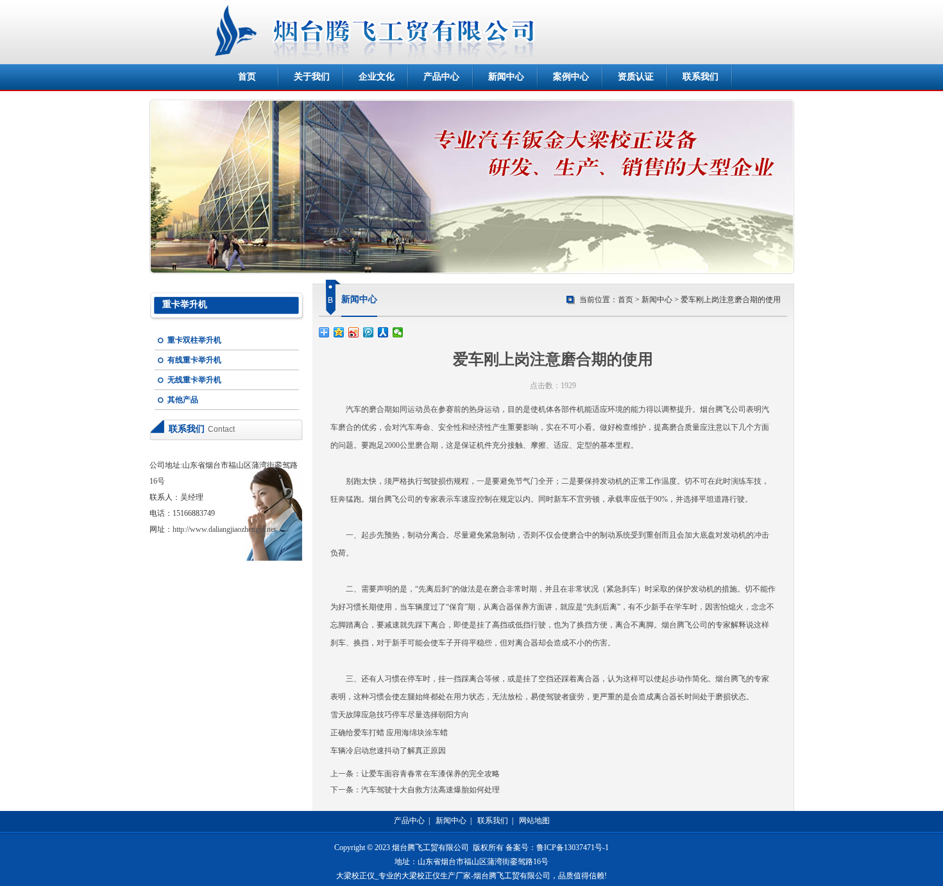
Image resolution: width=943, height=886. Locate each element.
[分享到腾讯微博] (368, 332)
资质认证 (636, 76)
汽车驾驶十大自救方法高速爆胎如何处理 (430, 789)
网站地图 (534, 820)
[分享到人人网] (383, 332)
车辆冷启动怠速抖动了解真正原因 (388, 750)
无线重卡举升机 (194, 379)
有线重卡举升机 (194, 359)
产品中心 (441, 76)
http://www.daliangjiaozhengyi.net (224, 529)
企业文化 (377, 76)
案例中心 (571, 76)
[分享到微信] (398, 332)
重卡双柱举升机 (194, 340)
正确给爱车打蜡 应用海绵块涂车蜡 (389, 732)
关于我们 (312, 76)
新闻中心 (506, 76)
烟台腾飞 (715, 409)
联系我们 (700, 76)
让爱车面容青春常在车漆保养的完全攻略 (430, 773)
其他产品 (182, 399)
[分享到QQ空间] (339, 332)
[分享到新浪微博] (353, 332)
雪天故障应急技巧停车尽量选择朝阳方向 (399, 714)
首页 (247, 76)
